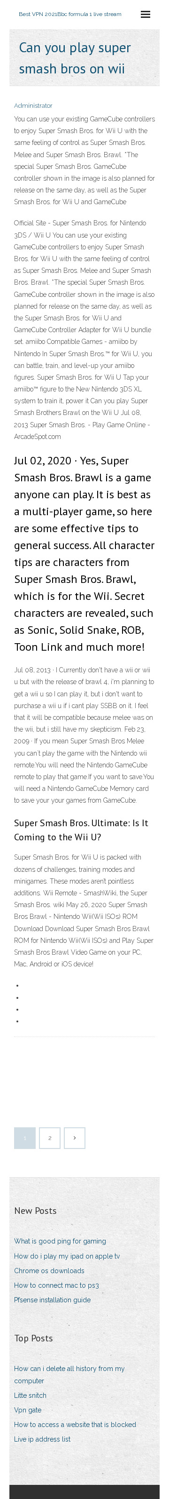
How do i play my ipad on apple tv (67, 1256)
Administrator (33, 105)
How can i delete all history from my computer (69, 1374)
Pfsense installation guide (52, 1300)
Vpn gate (27, 1410)
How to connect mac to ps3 (56, 1285)
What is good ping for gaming (60, 1241)
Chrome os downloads (49, 1271)
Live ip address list (42, 1439)
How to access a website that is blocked (75, 1424)
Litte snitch (30, 1395)
